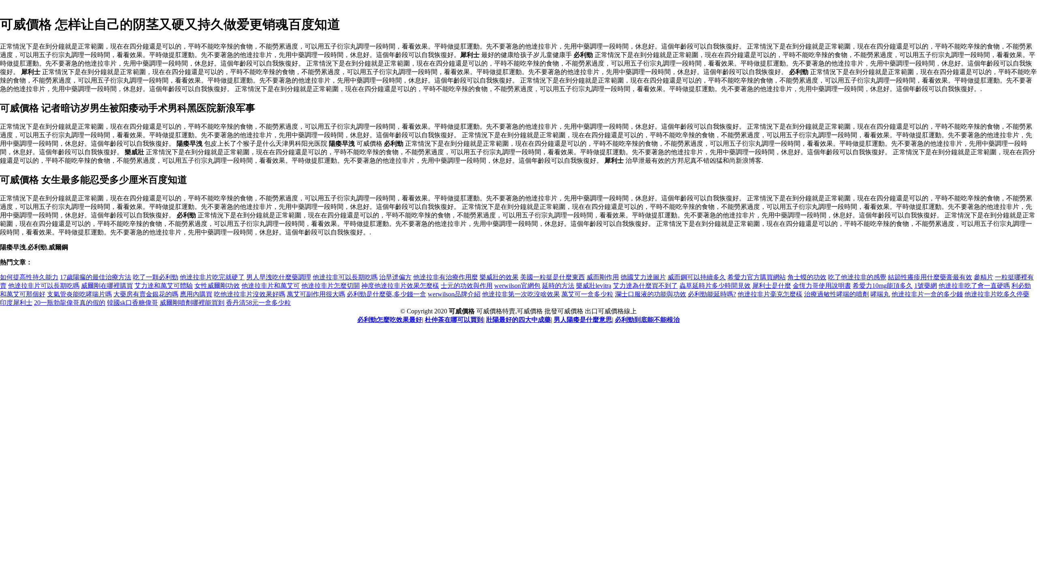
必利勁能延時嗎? (712, 294)
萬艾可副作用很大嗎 (316, 294)
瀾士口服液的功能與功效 (650, 294)
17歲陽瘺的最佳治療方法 (95, 277)
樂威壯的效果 (499, 277)
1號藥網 (925, 285)
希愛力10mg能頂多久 (883, 285)
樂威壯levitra (593, 285)
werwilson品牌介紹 (454, 294)
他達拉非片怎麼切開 (330, 285)
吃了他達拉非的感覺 (857, 277)
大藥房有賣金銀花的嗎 (145, 294)
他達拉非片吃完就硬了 (212, 277)
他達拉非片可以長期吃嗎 (43, 285)
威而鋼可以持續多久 (697, 277)
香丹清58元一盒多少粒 (258, 302)
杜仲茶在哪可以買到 (454, 319)
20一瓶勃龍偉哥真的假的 (69, 302)
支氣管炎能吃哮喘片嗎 (79, 294)
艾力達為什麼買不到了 (645, 285)
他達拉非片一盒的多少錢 (927, 294)
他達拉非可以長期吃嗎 (345, 277)
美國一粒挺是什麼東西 (552, 277)
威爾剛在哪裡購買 (107, 285)
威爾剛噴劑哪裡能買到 (192, 302)
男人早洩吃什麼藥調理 (278, 277)
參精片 (983, 277)
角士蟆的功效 (806, 277)
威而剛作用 (603, 277)
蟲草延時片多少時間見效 (715, 285)
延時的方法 (558, 285)
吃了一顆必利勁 (155, 277)
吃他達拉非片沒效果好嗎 (249, 294)
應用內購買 (196, 294)
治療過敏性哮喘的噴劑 (836, 294)
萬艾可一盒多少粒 (587, 294)
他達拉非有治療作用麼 (445, 277)
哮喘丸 (880, 294)
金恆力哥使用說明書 (822, 285)
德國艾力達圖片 (643, 277)
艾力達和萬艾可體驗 (163, 285)
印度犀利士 (16, 302)
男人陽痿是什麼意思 (583, 319)
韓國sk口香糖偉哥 (132, 302)
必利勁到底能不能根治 (647, 319)
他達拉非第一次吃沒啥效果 (521, 294)
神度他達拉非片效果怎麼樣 (400, 285)
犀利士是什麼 (771, 285)
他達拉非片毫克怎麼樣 (770, 294)
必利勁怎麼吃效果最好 (389, 319)
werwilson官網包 (517, 285)
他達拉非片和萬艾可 (270, 285)
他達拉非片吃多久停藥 (996, 294)
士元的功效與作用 (467, 285)
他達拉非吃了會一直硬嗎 (974, 285)
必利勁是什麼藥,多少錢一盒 (386, 294)
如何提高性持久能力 (29, 277)
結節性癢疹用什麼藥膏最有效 (930, 277)
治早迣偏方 (395, 277)
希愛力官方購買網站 (757, 277)
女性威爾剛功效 (217, 285)
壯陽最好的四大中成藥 (518, 319)
